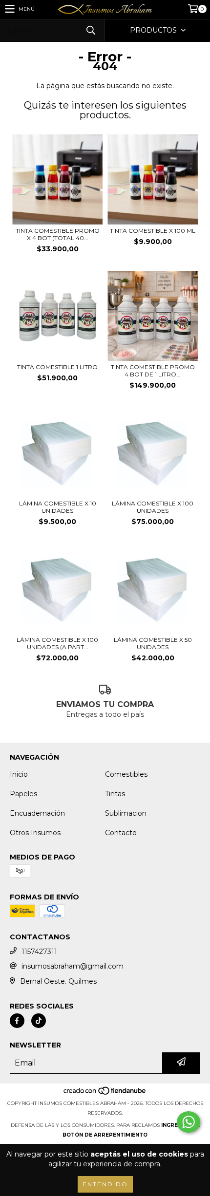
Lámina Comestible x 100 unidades (152, 507)
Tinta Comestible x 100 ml (152, 230)
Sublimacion (126, 813)
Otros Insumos (35, 832)
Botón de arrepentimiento (105, 1135)
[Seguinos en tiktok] (38, 1020)
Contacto (121, 832)
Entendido (105, 1184)
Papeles (23, 793)
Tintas (115, 793)
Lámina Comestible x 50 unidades (153, 643)
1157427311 (39, 951)
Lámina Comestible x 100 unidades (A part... (57, 643)
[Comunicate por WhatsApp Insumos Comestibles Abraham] (188, 1122)
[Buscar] (90, 30)
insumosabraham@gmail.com (72, 966)
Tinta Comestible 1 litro (57, 367)
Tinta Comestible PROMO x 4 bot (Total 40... (58, 234)
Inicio (19, 774)
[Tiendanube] (105, 1093)
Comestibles (126, 774)
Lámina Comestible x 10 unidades (57, 507)
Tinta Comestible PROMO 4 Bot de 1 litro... (153, 370)
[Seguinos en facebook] (17, 1020)
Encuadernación (37, 813)
